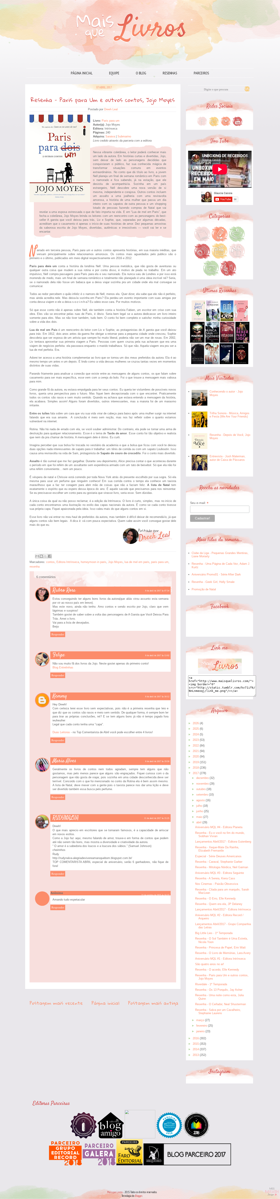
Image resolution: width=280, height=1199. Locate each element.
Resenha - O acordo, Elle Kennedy (217, 969)
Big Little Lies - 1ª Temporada (214, 933)
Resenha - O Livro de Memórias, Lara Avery (223, 953)
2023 (196, 739)
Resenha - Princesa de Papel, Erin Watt (220, 947)
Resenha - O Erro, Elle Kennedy (215, 898)
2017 (196, 773)
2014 (196, 1049)
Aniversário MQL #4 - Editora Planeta (218, 827)
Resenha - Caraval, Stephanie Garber (218, 861)
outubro (201, 789)
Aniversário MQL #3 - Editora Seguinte (219, 873)
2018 (196, 767)
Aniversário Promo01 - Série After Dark (216, 574)
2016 (196, 1038)
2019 (196, 762)
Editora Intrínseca (67, 562)
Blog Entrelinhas (62, 667)
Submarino (124, 136)
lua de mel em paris (136, 562)
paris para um (159, 562)
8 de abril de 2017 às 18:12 (157, 696)
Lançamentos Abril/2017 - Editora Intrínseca (223, 909)
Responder (57, 634)
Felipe (59, 655)
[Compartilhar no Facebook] (49, 556)
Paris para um (110, 120)
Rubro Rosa (64, 590)
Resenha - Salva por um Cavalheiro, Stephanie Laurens (218, 1011)
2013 (196, 1055)
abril (198, 822)
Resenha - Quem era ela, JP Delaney (218, 904)
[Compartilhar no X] (45, 556)
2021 (196, 751)
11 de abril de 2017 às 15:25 (156, 818)
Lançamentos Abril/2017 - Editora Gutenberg (223, 841)
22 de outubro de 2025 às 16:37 (155, 895)
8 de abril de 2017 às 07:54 (157, 590)
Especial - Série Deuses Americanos (218, 856)
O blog (141, 72)
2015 (196, 1043)
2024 (196, 734)
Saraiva (110, 136)
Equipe (114, 72)
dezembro (202, 778)
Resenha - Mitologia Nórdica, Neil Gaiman (221, 867)
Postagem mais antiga (153, 1003)
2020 (196, 756)
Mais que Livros (114, 1192)
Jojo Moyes (115, 562)
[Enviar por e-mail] (37, 556)
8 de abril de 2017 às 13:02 (157, 655)
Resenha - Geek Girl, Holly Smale (213, 582)
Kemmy (60, 696)
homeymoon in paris (93, 562)
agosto (200, 800)
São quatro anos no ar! (209, 964)
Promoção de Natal (204, 589)
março (200, 1020)
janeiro (200, 1031)
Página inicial (82, 72)
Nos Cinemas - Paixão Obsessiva (216, 883)
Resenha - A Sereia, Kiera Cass (215, 878)
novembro (202, 783)
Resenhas (170, 72)
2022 (196, 745)
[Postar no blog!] (41, 556)
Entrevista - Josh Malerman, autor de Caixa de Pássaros (227, 458)
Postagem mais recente (56, 1003)
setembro (202, 794)
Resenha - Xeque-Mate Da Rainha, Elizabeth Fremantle (217, 849)
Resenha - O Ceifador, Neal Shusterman (220, 1004)
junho (199, 811)
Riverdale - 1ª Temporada (211, 984)
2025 (196, 728)
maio (199, 817)
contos (50, 562)
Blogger (138, 1196)
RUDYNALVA (66, 818)
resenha (35, 566)
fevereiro (201, 1025)
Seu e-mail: (199, 503)
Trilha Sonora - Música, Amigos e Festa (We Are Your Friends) (229, 415)
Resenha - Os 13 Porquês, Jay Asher (218, 989)
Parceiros (201, 72)
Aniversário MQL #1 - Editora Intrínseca (220, 958)
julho (199, 805)
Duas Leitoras (61, 732)
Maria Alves (64, 761)
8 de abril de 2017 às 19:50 (157, 761)
